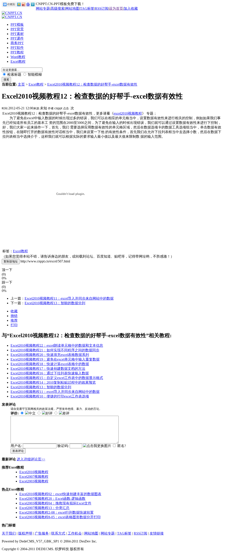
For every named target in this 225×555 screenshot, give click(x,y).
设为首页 (116, 8)
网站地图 (72, 8)
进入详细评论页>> (31, 459)
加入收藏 (131, 8)
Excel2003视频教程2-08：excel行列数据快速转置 (56, 512)
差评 (65, 413)
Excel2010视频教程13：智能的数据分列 (55, 303)
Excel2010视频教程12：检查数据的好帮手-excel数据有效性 (92, 84)
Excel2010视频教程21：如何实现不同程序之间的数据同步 (55, 350)
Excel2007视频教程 (33, 476)
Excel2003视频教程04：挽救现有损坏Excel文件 (55, 503)
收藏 (14, 311)
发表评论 (18, 450)
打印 (14, 325)
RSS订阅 (101, 8)
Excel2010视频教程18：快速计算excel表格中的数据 (50, 364)
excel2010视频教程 (128, 113)
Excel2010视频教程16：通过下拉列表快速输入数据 (50, 373)
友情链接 (157, 533)
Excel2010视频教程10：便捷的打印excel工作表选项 (50, 396)
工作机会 (75, 533)
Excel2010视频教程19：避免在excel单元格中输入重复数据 (55, 359)
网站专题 (43, 8)
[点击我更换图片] (97, 446)
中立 (32, 413)
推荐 (14, 320)
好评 (49, 413)
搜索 (6, 79)
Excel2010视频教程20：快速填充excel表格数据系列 (50, 355)
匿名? (121, 446)
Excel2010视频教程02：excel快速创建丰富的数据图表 (60, 494)
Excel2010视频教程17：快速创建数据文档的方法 (48, 368)
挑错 (14, 316)
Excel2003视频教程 (33, 481)
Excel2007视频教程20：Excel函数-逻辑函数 (52, 498)
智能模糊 (34, 74)
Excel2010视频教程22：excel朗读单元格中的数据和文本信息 (57, 345)
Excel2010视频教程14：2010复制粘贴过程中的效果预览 (53, 382)
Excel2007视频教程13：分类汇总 (44, 508)
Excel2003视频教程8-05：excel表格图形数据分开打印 (60, 517)
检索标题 (13, 74)
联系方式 (58, 533)
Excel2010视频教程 (33, 472)
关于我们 (9, 533)
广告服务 (42, 533)
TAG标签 (87, 8)
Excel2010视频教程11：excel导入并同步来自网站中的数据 (69, 298)
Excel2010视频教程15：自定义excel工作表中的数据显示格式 (57, 378)
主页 (21, 84)
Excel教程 (36, 84)
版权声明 (25, 533)
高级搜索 (58, 8)
